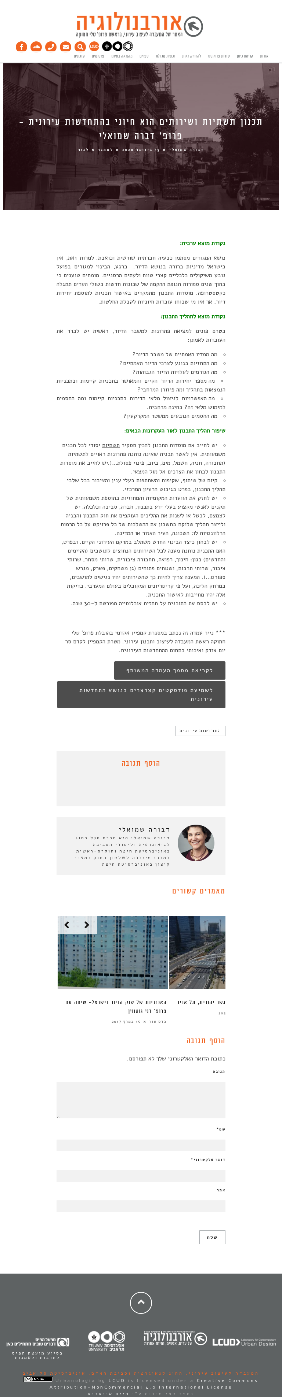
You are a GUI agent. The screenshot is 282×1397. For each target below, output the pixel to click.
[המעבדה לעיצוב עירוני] (94, 50)
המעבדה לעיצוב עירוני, (221, 1373)
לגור (83, 149)
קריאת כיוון (245, 56)
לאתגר (105, 149)
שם (221, 1129)
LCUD (117, 1380)
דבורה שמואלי (186, 149)
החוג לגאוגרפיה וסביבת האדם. (134, 1373)
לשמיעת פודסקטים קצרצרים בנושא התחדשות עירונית (146, 694)
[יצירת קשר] (51, 45)
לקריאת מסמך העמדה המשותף (169, 670)
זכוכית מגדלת (165, 56)
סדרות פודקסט (219, 56)
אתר (221, 1190)
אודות (264, 56)
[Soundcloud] (36, 45)
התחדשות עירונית (200, 730)
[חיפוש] (80, 45)
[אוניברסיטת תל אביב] (117, 50)
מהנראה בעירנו (122, 56)
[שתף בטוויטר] (135, 788)
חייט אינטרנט (109, 1394)
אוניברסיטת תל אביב (54, 1373)
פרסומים (98, 56)
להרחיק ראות (191, 56)
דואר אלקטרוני (208, 1159)
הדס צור (158, 1021)
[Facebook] (21, 45)
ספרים (144, 56)
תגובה (219, 1071)
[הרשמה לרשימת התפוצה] (65, 45)
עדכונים (79, 56)
